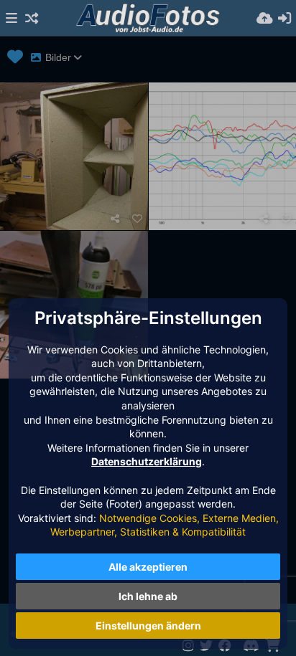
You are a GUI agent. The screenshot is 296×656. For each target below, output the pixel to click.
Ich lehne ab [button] (148, 596)
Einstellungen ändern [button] (148, 625)
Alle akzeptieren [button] (148, 567)
